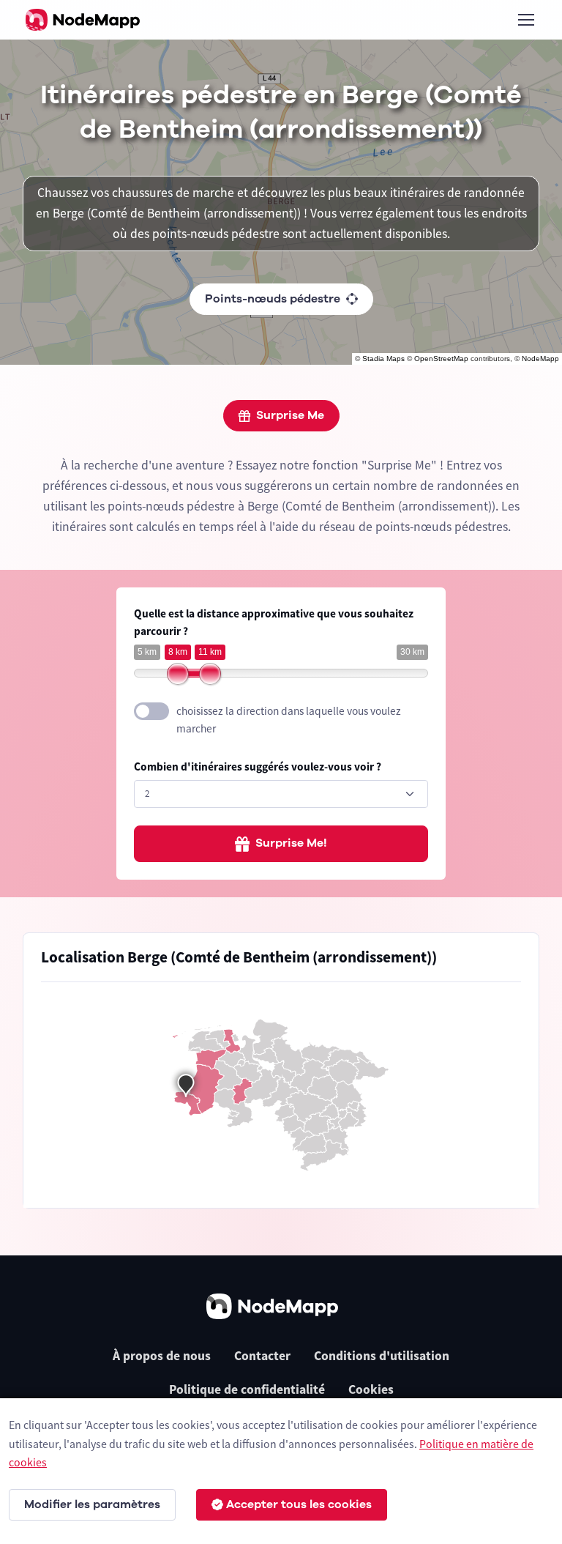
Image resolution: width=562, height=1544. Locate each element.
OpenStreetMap (441, 359)
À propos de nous (162, 1356)
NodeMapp (540, 359)
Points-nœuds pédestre (272, 299)
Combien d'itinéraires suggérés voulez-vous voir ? (257, 766)
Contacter (262, 1356)
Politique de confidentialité (247, 1389)
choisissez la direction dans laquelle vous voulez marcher (288, 720)
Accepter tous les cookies (299, 1504)
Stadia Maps (383, 359)
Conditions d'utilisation (381, 1356)
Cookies (371, 1389)
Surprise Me (290, 415)
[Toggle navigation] (525, 20)
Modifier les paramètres (92, 1504)
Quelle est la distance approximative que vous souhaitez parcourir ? (273, 622)
